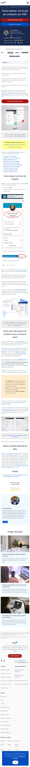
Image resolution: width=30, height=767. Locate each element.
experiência (18, 352)
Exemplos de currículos (6, 677)
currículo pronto (13, 349)
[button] (27, 3)
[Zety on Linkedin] (4, 661)
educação (24, 352)
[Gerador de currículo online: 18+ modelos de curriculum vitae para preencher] (3, 3)
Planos (2, 700)
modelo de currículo (5, 95)
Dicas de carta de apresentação (21, 684)
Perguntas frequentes (5, 707)
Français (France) (16, 745)
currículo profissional (20, 341)
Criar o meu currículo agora (15, 101)
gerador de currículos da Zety (20, 289)
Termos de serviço (4, 721)
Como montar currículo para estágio (11, 166)
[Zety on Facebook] (1, 661)
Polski (9, 749)
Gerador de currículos (5, 670)
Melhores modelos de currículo (10, 159)
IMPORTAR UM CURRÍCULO (15, 24)
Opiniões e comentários (6, 718)
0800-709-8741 (22, 660)
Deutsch (2, 744)
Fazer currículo (15, 656)
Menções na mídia (4, 714)
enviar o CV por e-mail (21, 271)
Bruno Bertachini (14, 30)
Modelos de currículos (5, 673)
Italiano (2, 749)
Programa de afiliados (5, 732)
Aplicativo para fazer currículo (10, 171)
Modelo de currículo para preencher (11, 161)
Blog (2, 6)
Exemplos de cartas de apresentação (19, 676)
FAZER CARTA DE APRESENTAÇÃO (15, 424)
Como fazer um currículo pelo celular (11, 158)
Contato (2, 703)
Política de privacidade (5, 725)
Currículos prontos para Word (7, 680)
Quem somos (3, 696)
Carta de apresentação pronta (21, 680)
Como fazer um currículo (6, 684)
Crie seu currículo (15, 308)
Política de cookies (4, 729)
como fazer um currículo (13, 152)
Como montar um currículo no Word (11, 163)
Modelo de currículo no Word (9, 156)
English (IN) (3, 741)
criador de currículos (20, 136)
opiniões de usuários (9, 144)
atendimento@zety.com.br (23, 662)
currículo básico (24, 183)
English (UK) (10, 741)
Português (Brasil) (17, 750)
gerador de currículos (14, 322)
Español (9, 744)
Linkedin (5, 521)
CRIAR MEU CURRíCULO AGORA (15, 20)
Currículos (6, 6)
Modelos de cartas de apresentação (19, 670)
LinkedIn (10, 187)
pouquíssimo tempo (22, 359)
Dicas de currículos (5, 688)
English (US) (17, 741)
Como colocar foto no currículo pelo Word (12, 164)
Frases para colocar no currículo (10, 168)
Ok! (15, 762)
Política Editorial (4, 711)
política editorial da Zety (12, 455)
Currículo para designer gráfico (10, 169)
